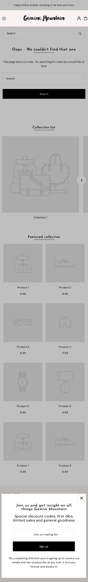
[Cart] (85, 18)
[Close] (81, 498)
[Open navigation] (11, 18)
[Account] (79, 18)
